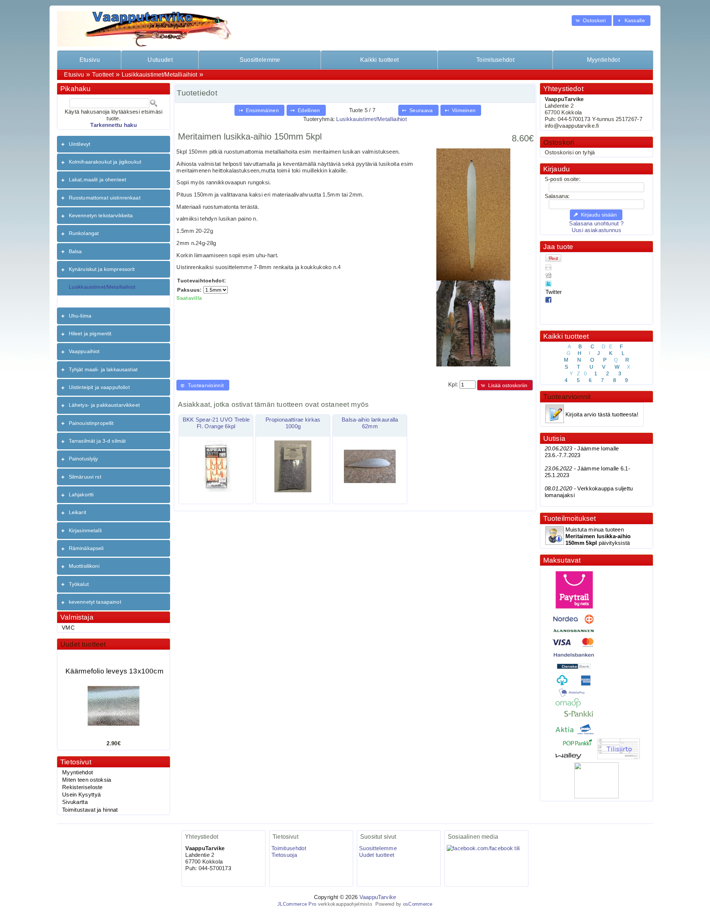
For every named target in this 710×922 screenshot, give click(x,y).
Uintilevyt (79, 144)
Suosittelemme (260, 60)
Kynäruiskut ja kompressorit (102, 269)
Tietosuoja (284, 855)
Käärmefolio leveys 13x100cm (114, 663)
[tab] (113, 144)
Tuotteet (103, 74)
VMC (68, 628)
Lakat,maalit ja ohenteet (97, 179)
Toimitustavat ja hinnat (90, 810)
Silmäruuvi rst (85, 477)
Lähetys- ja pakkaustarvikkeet (104, 405)
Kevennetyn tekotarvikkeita (101, 215)
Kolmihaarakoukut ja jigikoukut (105, 162)
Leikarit (77, 512)
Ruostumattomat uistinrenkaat (105, 198)
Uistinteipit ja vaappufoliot (99, 387)
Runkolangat (84, 233)
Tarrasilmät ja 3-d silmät (97, 441)
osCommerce (418, 904)
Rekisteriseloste (82, 787)
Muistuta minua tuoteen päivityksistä (598, 536)
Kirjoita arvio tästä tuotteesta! (601, 415)
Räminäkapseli (86, 548)
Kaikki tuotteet (379, 60)
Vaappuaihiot (84, 351)
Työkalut (79, 584)
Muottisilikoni (84, 566)
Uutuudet (160, 60)
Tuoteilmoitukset (569, 518)
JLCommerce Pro (296, 904)
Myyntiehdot (603, 60)
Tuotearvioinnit (567, 396)
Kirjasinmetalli (85, 530)
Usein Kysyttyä (81, 795)
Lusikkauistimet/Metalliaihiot (159, 74)
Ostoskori (558, 142)
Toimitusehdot (495, 60)
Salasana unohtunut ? (596, 224)
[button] (592, 20)
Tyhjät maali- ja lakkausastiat (103, 369)
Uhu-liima (80, 316)
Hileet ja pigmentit (90, 333)
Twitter (553, 292)
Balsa (75, 251)
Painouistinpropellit (91, 423)
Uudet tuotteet (83, 644)
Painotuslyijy (83, 459)
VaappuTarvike (377, 897)
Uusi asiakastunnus (596, 230)
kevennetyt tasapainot (95, 602)
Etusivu (90, 60)
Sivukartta (75, 802)
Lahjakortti (81, 494)
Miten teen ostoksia (86, 780)
